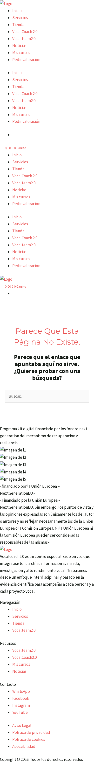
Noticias (19, 45)
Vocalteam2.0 (23, 38)
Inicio (17, 10)
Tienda (18, 24)
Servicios (20, 17)
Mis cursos (21, 52)
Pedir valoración (26, 59)
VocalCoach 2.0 (24, 31)
